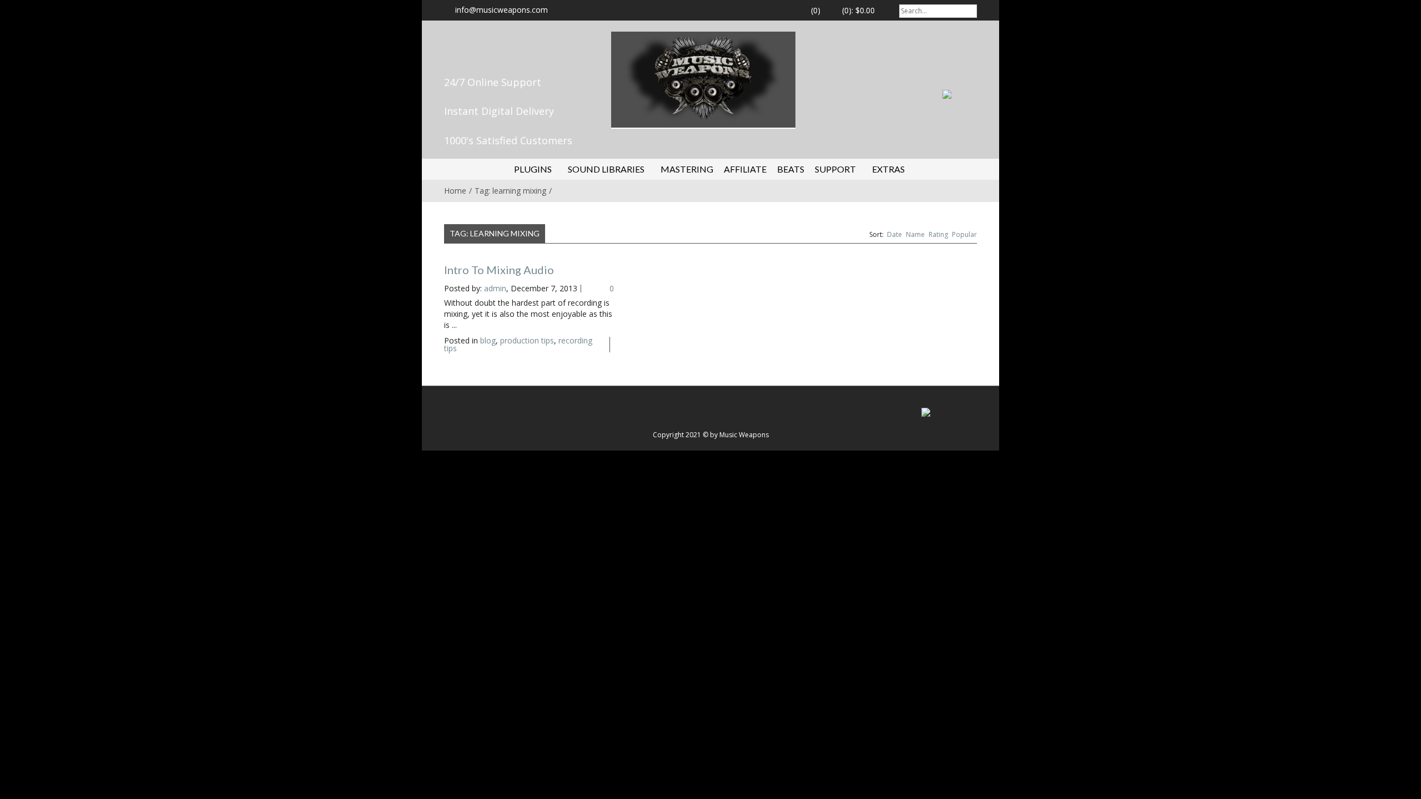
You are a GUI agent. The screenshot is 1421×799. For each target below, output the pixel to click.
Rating (938, 234)
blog (488, 340)
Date (894, 234)
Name (915, 234)
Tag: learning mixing (510, 190)
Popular (964, 234)
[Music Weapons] (703, 78)
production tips (527, 340)
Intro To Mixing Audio (499, 269)
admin (495, 288)
